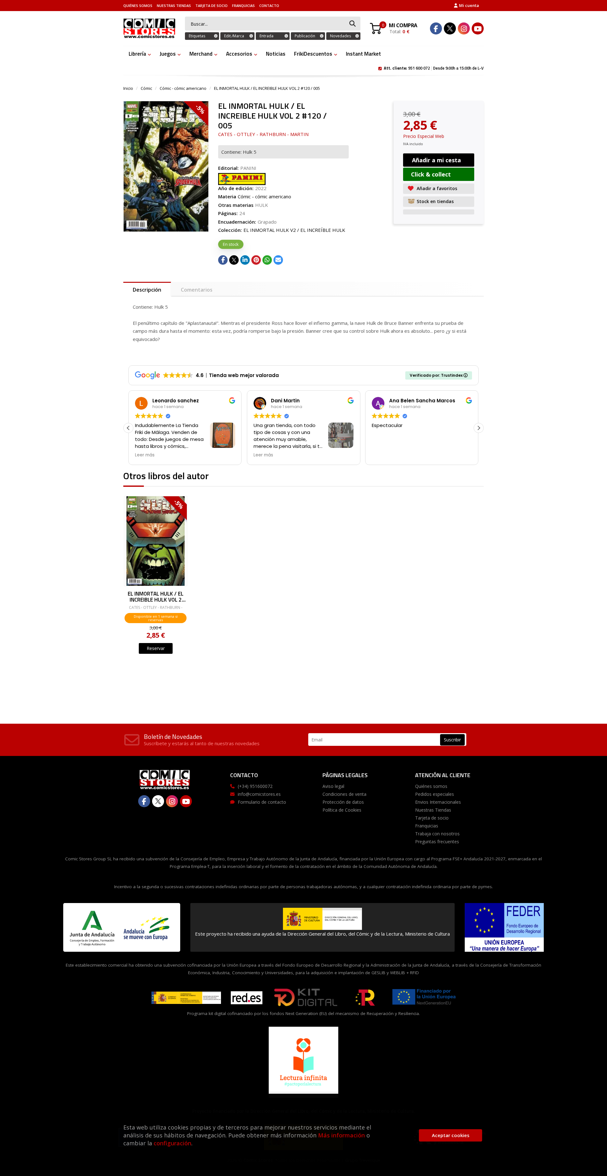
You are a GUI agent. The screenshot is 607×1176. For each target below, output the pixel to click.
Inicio (128, 88)
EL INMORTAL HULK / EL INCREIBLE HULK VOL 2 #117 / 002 (155, 596)
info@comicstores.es (259, 794)
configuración (172, 1143)
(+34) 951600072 (255, 786)
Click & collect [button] (431, 174)
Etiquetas (197, 36)
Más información (341, 1135)
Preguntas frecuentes (437, 842)
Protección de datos (343, 802)
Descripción (147, 289)
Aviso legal (333, 786)
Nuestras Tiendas (174, 5)
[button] (478, 428)
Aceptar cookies (450, 1135)
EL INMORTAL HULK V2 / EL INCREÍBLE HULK (294, 230)
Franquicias (243, 5)
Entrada (266, 36)
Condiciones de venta (344, 794)
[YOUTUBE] (478, 28)
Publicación (305, 36)
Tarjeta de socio (211, 5)
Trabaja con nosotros (437, 834)
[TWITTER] (450, 28)
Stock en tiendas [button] (435, 201)
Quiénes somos (137, 5)
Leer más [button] (145, 455)
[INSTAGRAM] (464, 28)
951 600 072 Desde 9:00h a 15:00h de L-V (434, 67)
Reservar (156, 648)
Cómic (146, 88)
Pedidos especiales (434, 794)
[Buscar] (352, 24)
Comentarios (196, 289)
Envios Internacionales (438, 802)
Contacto (269, 5)
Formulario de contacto (262, 802)
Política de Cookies (341, 810)
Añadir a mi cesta (436, 160)
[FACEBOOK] (436, 28)
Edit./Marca (234, 36)
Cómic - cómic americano (183, 88)
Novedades (340, 36)
